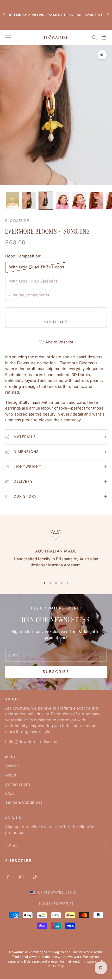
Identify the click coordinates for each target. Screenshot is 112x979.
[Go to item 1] (12, 201)
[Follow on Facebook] (7, 877)
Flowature (17, 220)
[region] (56, 549)
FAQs (10, 793)
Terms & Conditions (23, 802)
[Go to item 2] (29, 201)
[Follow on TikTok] (35, 877)
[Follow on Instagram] (21, 877)
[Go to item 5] (79, 201)
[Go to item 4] (62, 201)
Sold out (56, 322)
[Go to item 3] (46, 201)
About (10, 775)
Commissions (18, 784)
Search (12, 765)
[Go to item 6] (96, 201)
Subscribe (56, 671)
